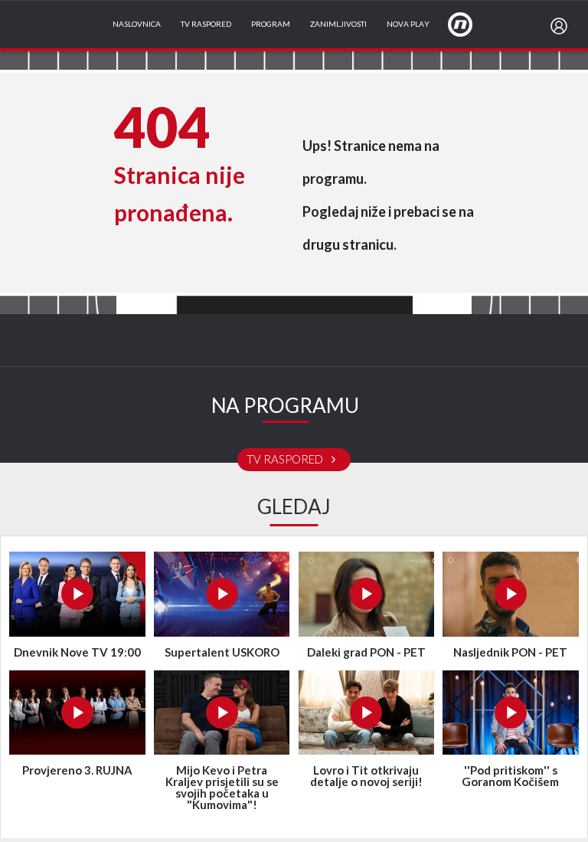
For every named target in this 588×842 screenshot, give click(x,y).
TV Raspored (206, 24)
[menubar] (562, 26)
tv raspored (286, 460)
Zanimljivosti (338, 24)
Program (270, 24)
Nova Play (408, 24)
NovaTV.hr (470, 24)
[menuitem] (562, 26)
